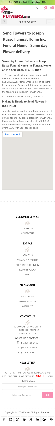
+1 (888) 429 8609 (27, 22)
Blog (27, 274)
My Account (27, 296)
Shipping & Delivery (27, 264)
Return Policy (27, 269)
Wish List (27, 306)
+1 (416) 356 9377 (27, 352)
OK (47, 395)
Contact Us (27, 233)
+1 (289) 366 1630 (29, 342)
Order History (27, 301)
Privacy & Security (27, 260)
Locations (27, 228)
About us (27, 255)
